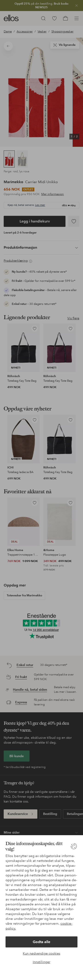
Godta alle (41, 942)
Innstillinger (41, 962)
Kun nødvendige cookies (41, 953)
